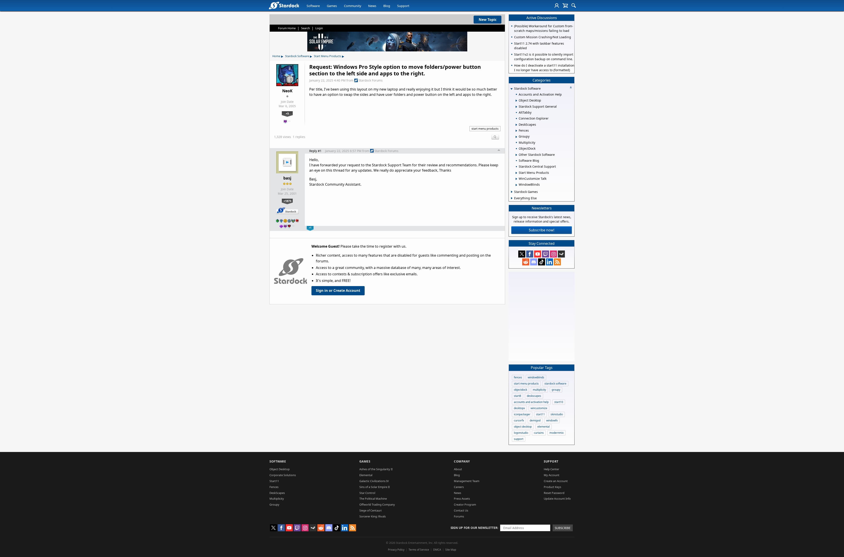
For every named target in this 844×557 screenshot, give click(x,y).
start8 (517, 396)
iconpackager (522, 414)
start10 (558, 402)
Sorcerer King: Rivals (372, 516)
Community (352, 6)
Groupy (274, 504)
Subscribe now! (541, 230)
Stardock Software (297, 56)
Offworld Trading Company (377, 504)
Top (498, 150)
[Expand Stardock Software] (511, 89)
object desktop (523, 426)
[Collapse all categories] (570, 87)
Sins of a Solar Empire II (374, 487)
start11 (540, 414)
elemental (543, 426)
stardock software (555, 383)
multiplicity (539, 390)
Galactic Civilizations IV (374, 481)
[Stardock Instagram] (553, 254)
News (372, 6)
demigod (535, 420)
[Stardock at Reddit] (526, 262)
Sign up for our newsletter (474, 528)
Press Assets (462, 499)
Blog (386, 6)
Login (319, 28)
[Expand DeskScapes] (516, 125)
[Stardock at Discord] (534, 262)
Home (276, 56)
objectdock (520, 390)
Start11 (274, 481)
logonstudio (521, 433)
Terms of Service (419, 550)
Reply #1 (315, 151)
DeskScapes (277, 493)
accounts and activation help (531, 402)
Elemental (365, 475)
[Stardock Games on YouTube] (538, 254)
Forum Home (287, 28)
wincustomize (539, 408)
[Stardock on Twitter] (522, 254)
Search (305, 28)
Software (313, 6)
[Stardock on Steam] (561, 254)
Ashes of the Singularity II (376, 469)
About (458, 469)
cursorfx (519, 420)
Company (462, 461)
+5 (287, 113)
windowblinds (536, 377)
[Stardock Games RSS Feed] (557, 262)
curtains (539, 433)
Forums (459, 516)
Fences (273, 487)
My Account (551, 475)
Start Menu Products (327, 56)
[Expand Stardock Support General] (516, 107)
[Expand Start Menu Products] (516, 173)
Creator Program (465, 504)
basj (287, 178)
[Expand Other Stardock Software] (516, 155)
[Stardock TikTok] (542, 262)
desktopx (519, 408)
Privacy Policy (396, 550)
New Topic (488, 19)
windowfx (552, 420)
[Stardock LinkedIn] (549, 262)
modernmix (556, 433)
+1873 (287, 201)
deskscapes (534, 396)
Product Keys (552, 487)
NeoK (287, 90)
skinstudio (557, 414)
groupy (556, 390)
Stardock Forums (371, 80)
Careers (459, 487)
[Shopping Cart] (565, 5)
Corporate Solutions (282, 475)
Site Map (450, 550)
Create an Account (556, 481)
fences (518, 377)
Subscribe (563, 528)
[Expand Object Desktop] (516, 101)
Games (332, 6)
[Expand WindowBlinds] (516, 185)
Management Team (466, 481)
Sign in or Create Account (338, 290)
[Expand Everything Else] (512, 198)
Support (403, 6)
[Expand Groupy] (516, 137)
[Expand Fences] (516, 131)
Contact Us (461, 510)
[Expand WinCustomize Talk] (516, 179)
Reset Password (554, 493)
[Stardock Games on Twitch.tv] (545, 254)
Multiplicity (276, 499)
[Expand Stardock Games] (512, 192)
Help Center (551, 469)
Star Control (367, 493)
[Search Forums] (573, 5)
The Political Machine (373, 499)
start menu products (484, 129)
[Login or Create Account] (557, 5)
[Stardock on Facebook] (530, 254)
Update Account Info (557, 499)
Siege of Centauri (370, 510)
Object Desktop (279, 469)
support (518, 439)
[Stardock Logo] (284, 5)
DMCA (437, 550)
